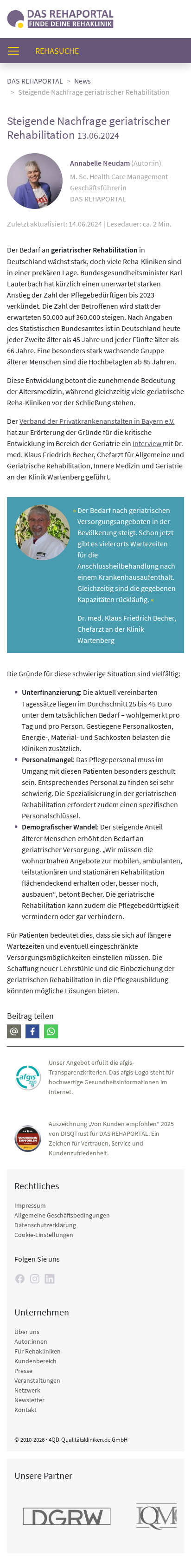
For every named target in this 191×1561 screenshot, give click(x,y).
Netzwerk (27, 1390)
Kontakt (25, 1410)
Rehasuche (60, 50)
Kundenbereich (35, 1361)
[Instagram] (34, 1278)
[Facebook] (32, 1031)
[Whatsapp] (51, 1031)
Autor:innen (30, 1341)
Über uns (26, 1332)
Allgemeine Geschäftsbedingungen (62, 1215)
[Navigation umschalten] (16, 51)
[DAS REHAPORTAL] (60, 18)
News (82, 80)
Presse (23, 1371)
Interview (148, 443)
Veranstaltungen (37, 1380)
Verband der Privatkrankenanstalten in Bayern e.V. (97, 421)
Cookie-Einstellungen (43, 1235)
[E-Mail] (14, 1031)
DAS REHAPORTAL (35, 80)
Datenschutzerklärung (45, 1225)
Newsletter (29, 1400)
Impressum (30, 1205)
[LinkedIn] (49, 1278)
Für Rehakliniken (37, 1351)
